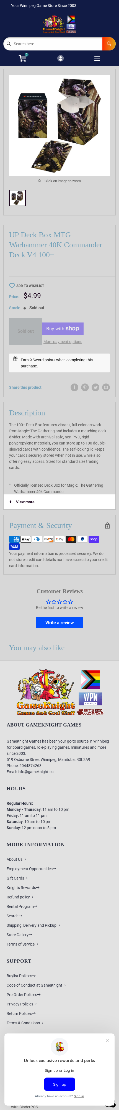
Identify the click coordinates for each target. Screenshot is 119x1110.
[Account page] (60, 58)
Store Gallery (18, 935)
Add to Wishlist (30, 286)
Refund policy (18, 897)
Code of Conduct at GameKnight (34, 985)
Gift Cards (15, 878)
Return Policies (19, 1013)
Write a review (59, 622)
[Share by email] (106, 387)
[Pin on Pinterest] (85, 387)
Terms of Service (21, 944)
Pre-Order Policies (22, 994)
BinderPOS (28, 1107)
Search (13, 916)
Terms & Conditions (23, 1023)
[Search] (109, 43)
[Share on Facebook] (74, 387)
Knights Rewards (21, 887)
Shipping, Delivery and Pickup (31, 925)
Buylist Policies (19, 976)
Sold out (25, 331)
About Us (14, 859)
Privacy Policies (20, 1004)
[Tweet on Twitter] (95, 387)
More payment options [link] (62, 341)
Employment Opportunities (30, 869)
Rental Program (20, 906)
